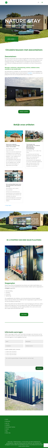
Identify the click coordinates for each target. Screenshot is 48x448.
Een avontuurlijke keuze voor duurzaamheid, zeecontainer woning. (13, 185)
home (7, 419)
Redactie (10, 148)
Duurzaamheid (9, 189)
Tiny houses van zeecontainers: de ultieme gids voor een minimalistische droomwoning (33, 147)
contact (7, 429)
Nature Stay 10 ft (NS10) (11, 351)
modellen (30, 73)
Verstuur (39, 368)
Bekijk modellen (24, 111)
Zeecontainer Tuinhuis (10, 427)
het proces (8, 421)
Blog (7, 431)
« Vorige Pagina (8, 205)
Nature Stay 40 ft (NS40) (11, 354)
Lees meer (24, 314)
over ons (7, 423)
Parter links (8, 432)
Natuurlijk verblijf (9, 150)
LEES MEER (10, 39)
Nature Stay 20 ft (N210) (11, 353)
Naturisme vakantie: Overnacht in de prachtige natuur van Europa (13, 145)
